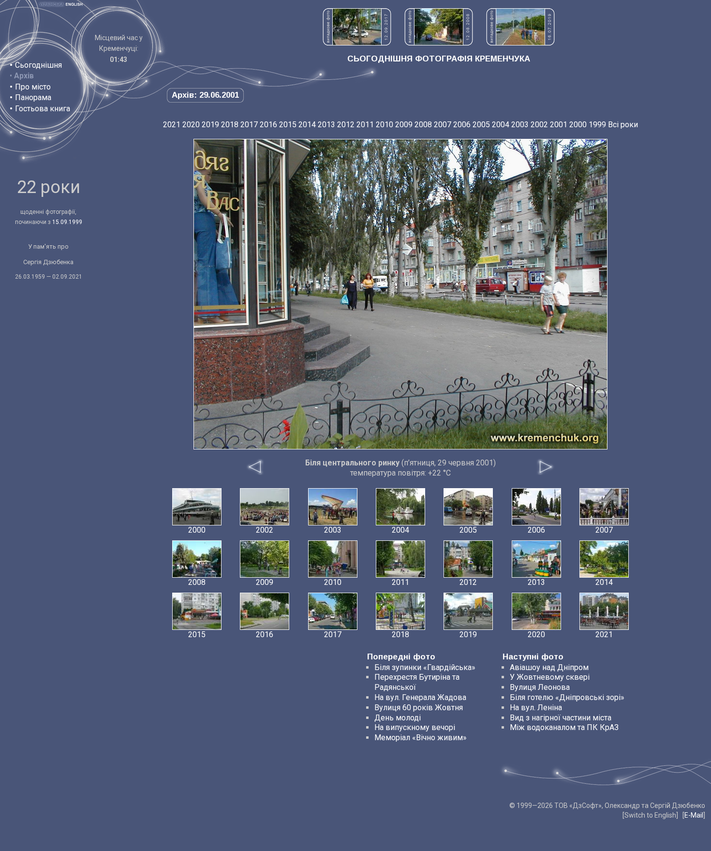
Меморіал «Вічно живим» (420, 737)
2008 (423, 124)
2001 (558, 124)
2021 (171, 124)
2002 (539, 124)
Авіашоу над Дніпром (549, 667)
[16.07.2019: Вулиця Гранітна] (520, 42)
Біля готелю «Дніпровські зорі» (567, 697)
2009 (404, 124)
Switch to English (650, 815)
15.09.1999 (67, 222)
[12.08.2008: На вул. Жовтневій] (438, 42)
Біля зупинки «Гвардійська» (424, 667)
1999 (597, 124)
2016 (268, 124)
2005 (481, 124)
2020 (191, 124)
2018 (229, 124)
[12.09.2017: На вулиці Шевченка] (357, 42)
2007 (442, 124)
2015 (287, 124)
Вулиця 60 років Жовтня (418, 707)
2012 (346, 124)
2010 (384, 124)
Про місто (33, 86)
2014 (307, 124)
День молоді (397, 717)
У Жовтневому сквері (550, 677)
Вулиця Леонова (540, 687)
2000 (578, 124)
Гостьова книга (42, 108)
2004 (500, 124)
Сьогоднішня (38, 65)
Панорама (33, 97)
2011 (365, 124)
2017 (249, 124)
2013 (326, 124)
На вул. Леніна (536, 707)
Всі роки (623, 124)
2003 (520, 124)
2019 (210, 124)
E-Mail (693, 815)
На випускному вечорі (414, 727)
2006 (462, 124)
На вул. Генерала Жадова (420, 697)
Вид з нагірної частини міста (560, 717)
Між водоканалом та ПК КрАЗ (564, 727)
